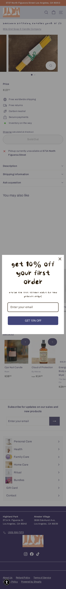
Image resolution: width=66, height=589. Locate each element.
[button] (6, 582)
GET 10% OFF (33, 320)
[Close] (60, 259)
